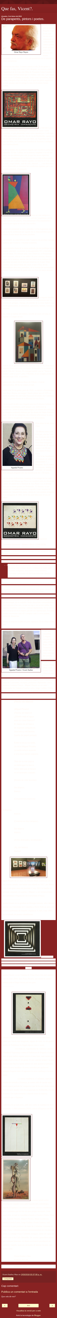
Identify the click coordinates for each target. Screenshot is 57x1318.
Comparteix (8, 1279)
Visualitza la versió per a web (28, 1311)
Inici (28, 1306)
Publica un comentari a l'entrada (19, 1291)
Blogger (37, 1315)
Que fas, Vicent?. (17, 8)
